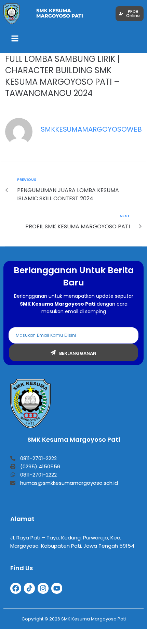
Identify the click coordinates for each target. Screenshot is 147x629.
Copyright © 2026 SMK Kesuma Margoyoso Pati (74, 619)
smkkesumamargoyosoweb (91, 129)
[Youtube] (56, 588)
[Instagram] (43, 588)
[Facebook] (15, 588)
